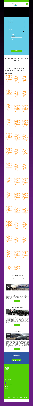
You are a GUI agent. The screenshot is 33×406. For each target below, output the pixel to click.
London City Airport (7, 371)
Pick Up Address (11, 20)
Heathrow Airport (7, 367)
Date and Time (11, 29)
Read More (17, 349)
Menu (27, 4)
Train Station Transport (17, 307)
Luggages (12, 39)
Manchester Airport (7, 372)
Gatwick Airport (7, 368)
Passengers (12, 34)
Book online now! (16, 360)
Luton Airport (7, 370)
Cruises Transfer (17, 331)
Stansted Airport (7, 369)
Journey (12, 43)
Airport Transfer (17, 282)
